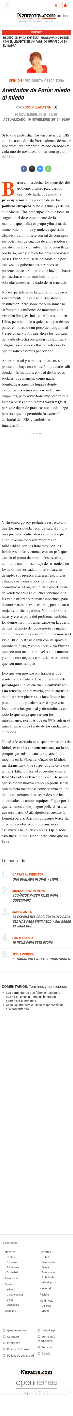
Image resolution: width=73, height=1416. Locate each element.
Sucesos (12, 1262)
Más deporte (49, 1282)
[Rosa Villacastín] (36, 62)
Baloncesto (48, 1262)
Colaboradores (15, 1294)
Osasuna (10, 1311)
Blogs (10, 1299)
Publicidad (13, 1343)
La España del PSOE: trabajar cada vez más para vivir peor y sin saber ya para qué (41, 921)
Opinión (10, 1284)
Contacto (13, 1337)
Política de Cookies (19, 1349)
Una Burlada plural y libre (35, 879)
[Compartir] (24, 168)
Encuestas (13, 1304)
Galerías (46, 1305)
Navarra (10, 1252)
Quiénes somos (16, 1330)
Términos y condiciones (48, 986)
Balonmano (48, 1272)
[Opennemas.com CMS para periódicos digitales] (36, 1387)
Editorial (11, 1289)
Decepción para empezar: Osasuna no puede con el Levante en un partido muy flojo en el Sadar (36, 41)
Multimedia (47, 1300)
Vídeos (45, 1310)
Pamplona (11, 1278)
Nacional (45, 1288)
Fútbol (45, 1257)
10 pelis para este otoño (32, 943)
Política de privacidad (20, 1355)
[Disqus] (36, 1070)
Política (11, 1257)
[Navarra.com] (36, 15)
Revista (44, 1294)
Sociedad (12, 1272)
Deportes (45, 1252)
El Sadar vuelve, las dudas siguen (41, 959)
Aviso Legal (49, 1330)
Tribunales (13, 1267)
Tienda (46, 1353)
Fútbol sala (48, 1277)
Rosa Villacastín (37, 107)
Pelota (45, 1267)
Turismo (47, 1347)
